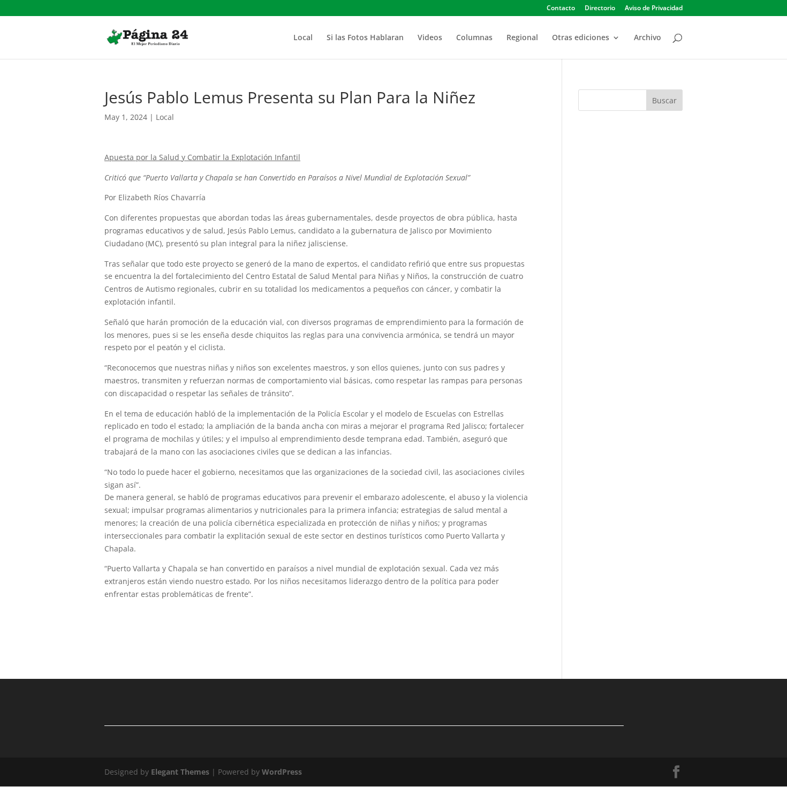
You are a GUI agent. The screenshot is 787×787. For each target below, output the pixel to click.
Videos (430, 38)
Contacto (561, 8)
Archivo (647, 38)
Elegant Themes (180, 772)
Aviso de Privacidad (654, 8)
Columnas (474, 38)
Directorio (600, 8)
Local (303, 38)
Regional (522, 38)
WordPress (282, 772)
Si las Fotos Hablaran (365, 38)
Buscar (664, 100)
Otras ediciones (580, 38)
